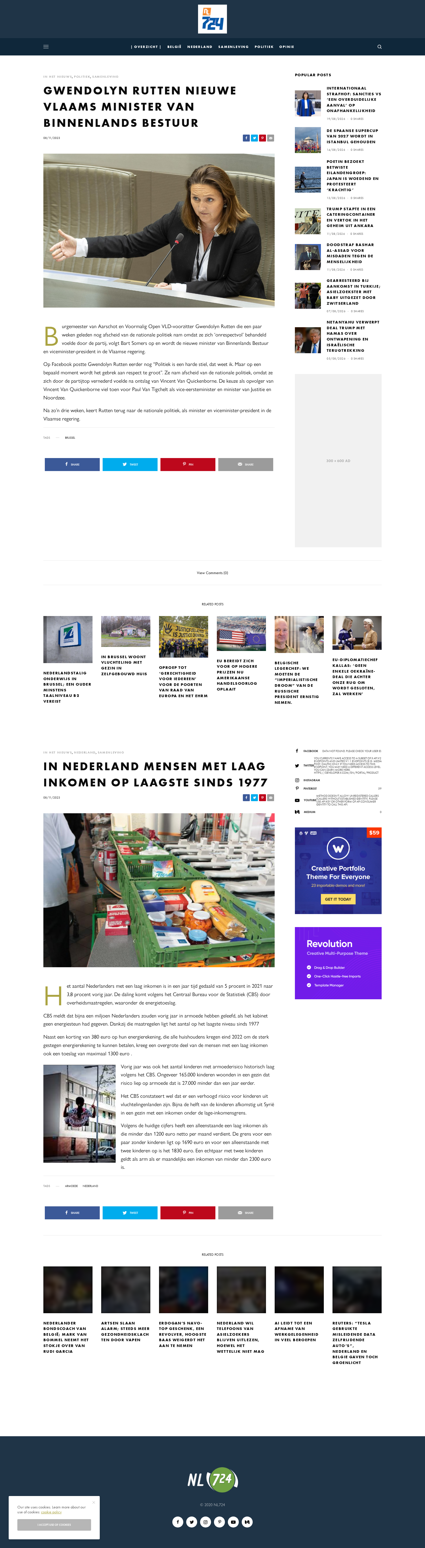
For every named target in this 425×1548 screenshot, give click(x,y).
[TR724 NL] (212, 19)
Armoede (71, 1186)
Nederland (90, 1186)
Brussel (70, 437)
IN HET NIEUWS (57, 76)
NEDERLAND (85, 752)
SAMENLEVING (105, 76)
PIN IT (83, 1113)
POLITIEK (82, 76)
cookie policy (51, 1511)
